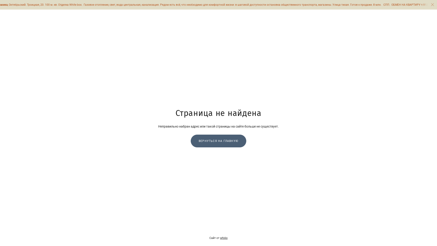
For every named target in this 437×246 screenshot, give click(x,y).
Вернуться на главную (218, 141)
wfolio (224, 238)
